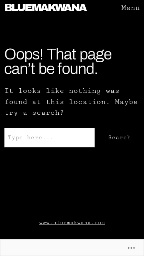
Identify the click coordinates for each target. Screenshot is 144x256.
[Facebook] (71, 201)
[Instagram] (53, 201)
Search (119, 137)
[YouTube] (91, 201)
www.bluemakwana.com (72, 223)
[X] (81, 201)
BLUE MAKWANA (45, 7)
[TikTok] (62, 201)
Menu (130, 7)
